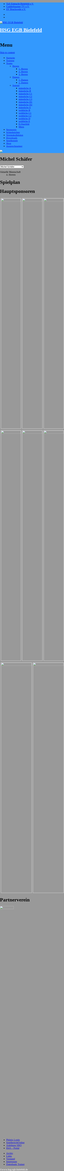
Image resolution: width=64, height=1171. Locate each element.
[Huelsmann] (11, 200)
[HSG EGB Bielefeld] (11, 22)
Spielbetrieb (12, 140)
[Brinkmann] (48, 665)
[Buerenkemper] (11, 432)
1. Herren (23, 69)
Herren (15, 66)
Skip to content (7, 52)
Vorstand (10, 1159)
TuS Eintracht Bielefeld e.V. (20, 3)
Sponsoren (11, 129)
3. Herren (23, 74)
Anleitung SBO (14, 1145)
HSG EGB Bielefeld (21, 30)
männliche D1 (25, 102)
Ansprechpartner (14, 146)
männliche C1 (25, 93)
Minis (21, 127)
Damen (15, 77)
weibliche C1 (25, 113)
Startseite (10, 58)
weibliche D (24, 118)
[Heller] (32, 432)
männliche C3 (25, 99)
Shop (8, 143)
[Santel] (32, 200)
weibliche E (24, 121)
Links (9, 1156)
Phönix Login (13, 1139)
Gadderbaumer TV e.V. (17, 6)
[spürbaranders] (53, 200)
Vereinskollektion (14, 135)
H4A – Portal (12, 1148)
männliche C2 (25, 96)
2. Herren (23, 71)
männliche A (25, 88)
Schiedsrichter (13, 132)
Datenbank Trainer (15, 1164)
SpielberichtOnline (15, 1142)
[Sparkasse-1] (53, 432)
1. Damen (23, 80)
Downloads (11, 138)
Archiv (9, 1153)
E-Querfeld (24, 124)
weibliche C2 (25, 116)
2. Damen (23, 82)
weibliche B (24, 110)
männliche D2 (25, 104)
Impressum (11, 1161)
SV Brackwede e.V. (16, 9)
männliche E (25, 107)
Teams (9, 63)
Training (10, 60)
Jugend (15, 85)
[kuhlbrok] (16, 665)
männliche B (25, 91)
